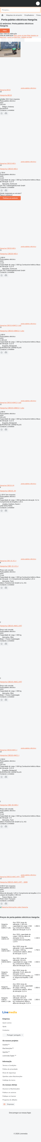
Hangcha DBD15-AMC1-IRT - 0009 (13, 882)
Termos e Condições (9, 1065)
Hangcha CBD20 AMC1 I (9, 755)
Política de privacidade (10, 1069)
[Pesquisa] (38, 10)
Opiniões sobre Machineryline (12, 1076)
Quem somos (7, 1023)
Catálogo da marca (9, 1080)
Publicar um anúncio (10, 198)
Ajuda (4, 1026)
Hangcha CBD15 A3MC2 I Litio (12, 331)
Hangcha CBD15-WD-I (9, 169)
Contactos (6, 1030)
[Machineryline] (2, 15)
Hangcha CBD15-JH (8, 491)
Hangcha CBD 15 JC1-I (9, 566)
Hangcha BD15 (6, 95)
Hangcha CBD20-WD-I (9, 254)
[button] (38, 3)
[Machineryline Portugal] (15, 3)
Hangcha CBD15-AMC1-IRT (11, 626)
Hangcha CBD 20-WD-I (9, 805)
